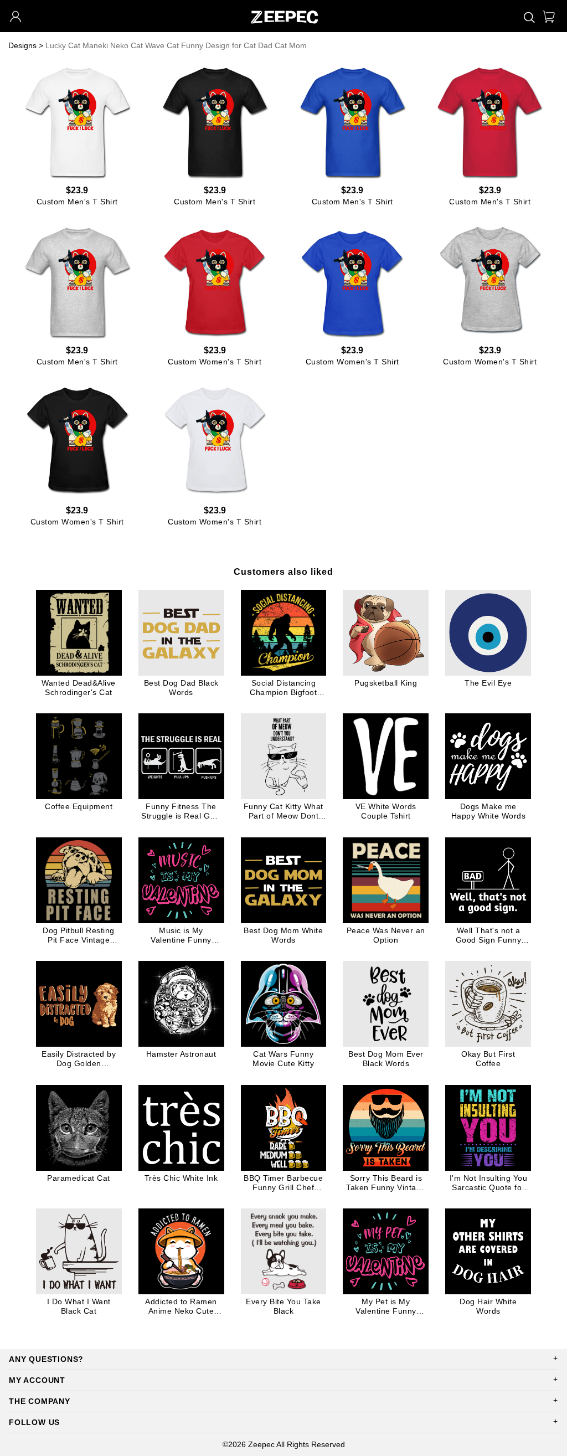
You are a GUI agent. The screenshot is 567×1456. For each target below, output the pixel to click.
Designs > (25, 45)
